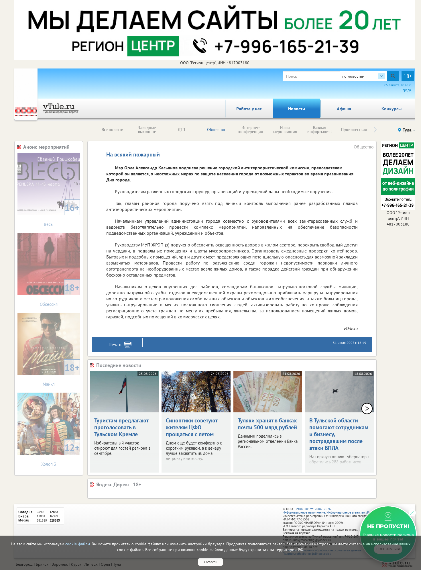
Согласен (210, 562)
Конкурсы (391, 108)
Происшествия (354, 129)
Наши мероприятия (285, 129)
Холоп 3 (60, 454)
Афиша (344, 108)
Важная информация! (319, 129)
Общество (216, 129)
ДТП (181, 129)
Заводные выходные (147, 129)
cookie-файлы (77, 544)
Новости (296, 108)
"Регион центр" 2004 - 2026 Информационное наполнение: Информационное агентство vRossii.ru (331, 510)
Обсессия (60, 294)
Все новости (112, 129)
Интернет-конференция (250, 129)
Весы (62, 214)
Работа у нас (249, 108)
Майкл (61, 374)
